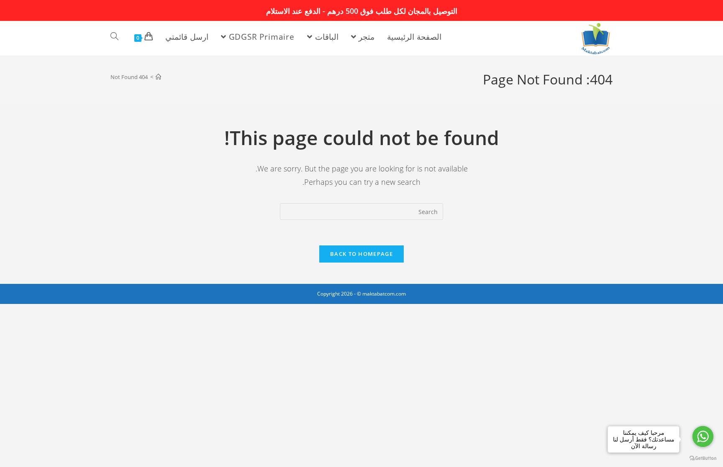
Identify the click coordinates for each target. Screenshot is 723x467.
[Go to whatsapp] (702, 436)
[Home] (158, 77)
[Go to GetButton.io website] (703, 458)
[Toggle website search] (114, 36)
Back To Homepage (361, 254)
